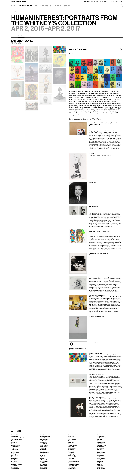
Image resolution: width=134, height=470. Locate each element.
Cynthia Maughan (72, 465)
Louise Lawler (71, 437)
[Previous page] (117, 51)
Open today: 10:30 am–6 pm (91, 1)
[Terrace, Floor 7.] (45, 54)
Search (121, 5)
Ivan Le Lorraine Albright (17, 437)
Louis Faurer (43, 451)
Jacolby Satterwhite (102, 437)
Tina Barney (14, 461)
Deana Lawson (72, 439)
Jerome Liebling (72, 451)
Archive (21, 12)
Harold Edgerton (44, 443)
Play (71, 344)
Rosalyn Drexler (44, 439)
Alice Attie (13, 451)
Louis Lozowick (72, 456)
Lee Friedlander (44, 461)
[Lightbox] (95, 73)
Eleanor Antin (14, 440)
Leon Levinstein (72, 448)
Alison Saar (99, 435)
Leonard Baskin (15, 462)
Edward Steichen (101, 468)
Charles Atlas (14, 449)
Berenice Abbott (15, 435)
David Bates (14, 465)
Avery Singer (100, 459)
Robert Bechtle (15, 468)
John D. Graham (44, 467)
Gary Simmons (100, 456)
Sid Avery (13, 454)
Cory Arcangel (14, 443)
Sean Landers (71, 436)
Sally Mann (71, 458)
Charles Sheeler (101, 452)
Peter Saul (99, 439)
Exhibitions (15, 12)
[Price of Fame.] (59, 49)
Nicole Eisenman (44, 446)
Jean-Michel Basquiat (16, 464)
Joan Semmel (100, 446)
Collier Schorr (100, 443)
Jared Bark (14, 459)
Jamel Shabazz (100, 448)
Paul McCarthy (72, 467)
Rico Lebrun (71, 440)
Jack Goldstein (43, 464)
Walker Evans (43, 449)
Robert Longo (71, 455)
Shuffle (117, 5)
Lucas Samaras (100, 436)
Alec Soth (99, 464)
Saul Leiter (71, 443)
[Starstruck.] (31, 54)
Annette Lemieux (72, 445)
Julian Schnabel (101, 442)
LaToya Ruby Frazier (45, 459)
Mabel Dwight (43, 442)
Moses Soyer (100, 465)
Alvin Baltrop (14, 458)
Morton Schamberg (101, 440)
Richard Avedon (15, 452)
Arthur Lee (71, 442)
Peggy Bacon (14, 455)
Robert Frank (43, 458)
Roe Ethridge (43, 448)
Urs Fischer (43, 455)
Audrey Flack (43, 456)
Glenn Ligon (71, 452)
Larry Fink (42, 454)
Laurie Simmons (101, 458)
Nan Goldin (42, 462)
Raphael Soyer (100, 467)
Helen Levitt (71, 449)
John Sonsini (100, 462)
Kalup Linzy (71, 454)
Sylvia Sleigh (100, 461)
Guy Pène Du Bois (44, 440)
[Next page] (120, 51)
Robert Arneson (15, 446)
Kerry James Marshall (73, 464)
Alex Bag (13, 456)
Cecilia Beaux (14, 467)
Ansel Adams (14, 436)
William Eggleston (44, 445)
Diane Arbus (14, 442)
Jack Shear (99, 451)
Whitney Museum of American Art (19, 1)
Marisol (70, 462)
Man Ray (70, 459)
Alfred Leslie (71, 446)
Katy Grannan (43, 468)
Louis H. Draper (43, 437)
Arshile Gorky (43, 465)
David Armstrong (15, 445)
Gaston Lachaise (72, 435)
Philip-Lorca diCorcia (45, 436)
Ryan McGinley (72, 468)
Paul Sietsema (100, 455)
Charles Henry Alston (16, 439)
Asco (12, 448)
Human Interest (74, 349)
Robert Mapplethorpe (73, 461)
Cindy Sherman (100, 454)
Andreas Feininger (44, 452)
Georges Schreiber (101, 445)
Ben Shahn (99, 449)
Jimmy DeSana (43, 435)
